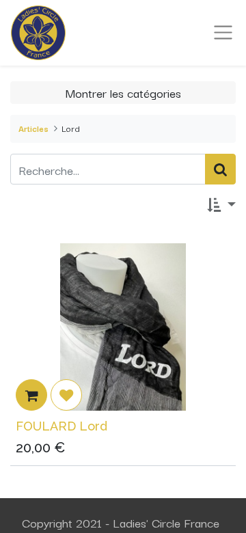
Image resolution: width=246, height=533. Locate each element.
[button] (221, 204)
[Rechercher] (220, 169)
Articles (33, 128)
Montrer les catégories (123, 92)
